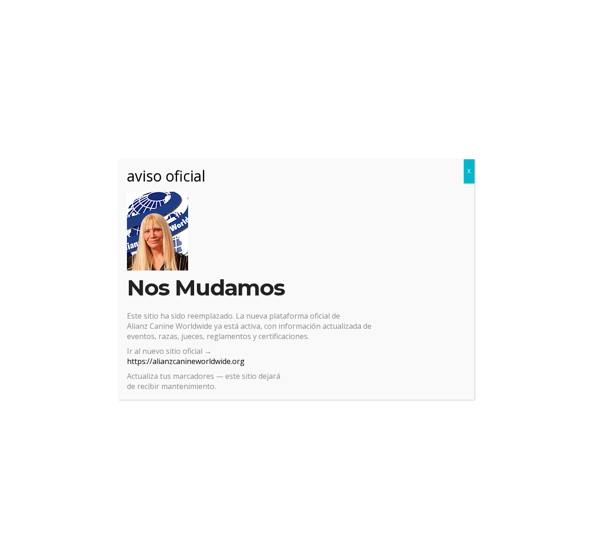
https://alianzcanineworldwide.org (186, 361)
